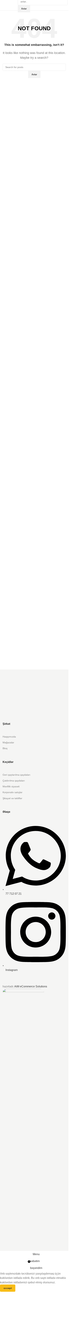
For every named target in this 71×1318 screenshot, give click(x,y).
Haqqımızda (9, 736)
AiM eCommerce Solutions (30, 986)
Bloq (5, 748)
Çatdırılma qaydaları (14, 780)
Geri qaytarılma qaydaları (16, 774)
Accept (7, 1288)
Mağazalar (8, 742)
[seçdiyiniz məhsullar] (16, 5)
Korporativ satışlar (12, 792)
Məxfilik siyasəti (11, 786)
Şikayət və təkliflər (12, 798)
